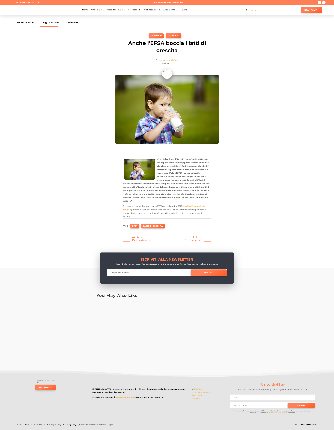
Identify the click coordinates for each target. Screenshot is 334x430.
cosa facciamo (115, 10)
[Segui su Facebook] (319, 2)
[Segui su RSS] (324, 2)
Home (85, 10)
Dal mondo (173, 36)
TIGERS (183, 10)
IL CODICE (132, 10)
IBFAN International (125, 397)
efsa (134, 226)
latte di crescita (153, 226)
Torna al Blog (25, 22)
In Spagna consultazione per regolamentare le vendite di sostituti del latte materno (159, 311)
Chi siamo (96, 10)
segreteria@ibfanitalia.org (27, 2)
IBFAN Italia (310, 10)
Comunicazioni (111, 305)
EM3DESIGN (311, 425)
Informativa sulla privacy (278, 413)
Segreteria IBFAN (168, 60)
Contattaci (44, 387)
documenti (169, 10)
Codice (100, 305)
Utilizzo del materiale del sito (92, 425)
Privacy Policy (54, 425)
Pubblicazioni (150, 10)
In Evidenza (134, 305)
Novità (165, 347)
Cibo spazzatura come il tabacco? (122, 353)
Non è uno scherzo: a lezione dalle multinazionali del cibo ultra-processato (152, 332)
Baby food (156, 36)
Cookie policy (69, 425)
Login (110, 425)
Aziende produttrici (106, 347)
